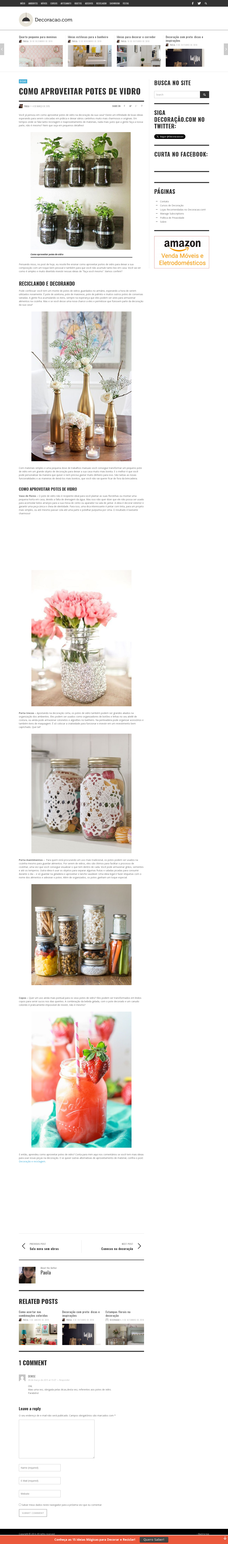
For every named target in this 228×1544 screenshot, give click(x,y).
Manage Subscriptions (172, 213)
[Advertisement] (147, 19)
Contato (164, 201)
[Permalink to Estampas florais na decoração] (125, 1333)
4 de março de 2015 (41, 106)
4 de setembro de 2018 (133, 1320)
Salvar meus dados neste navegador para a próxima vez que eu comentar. (62, 1504)
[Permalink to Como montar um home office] (187, 56)
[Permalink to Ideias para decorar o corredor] (90, 56)
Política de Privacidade (172, 217)
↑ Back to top (203, 1534)
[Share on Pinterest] (142, 106)
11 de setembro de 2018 (187, 41)
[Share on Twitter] (130, 106)
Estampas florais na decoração (118, 1314)
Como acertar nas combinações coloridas (33, 1314)
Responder (64, 1380)
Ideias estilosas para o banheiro (39, 37)
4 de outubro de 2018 (138, 45)
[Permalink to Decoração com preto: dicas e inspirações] (139, 58)
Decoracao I (115, 1320)
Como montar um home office (184, 37)
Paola (25, 41)
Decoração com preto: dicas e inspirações (135, 39)
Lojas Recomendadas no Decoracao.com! (183, 209)
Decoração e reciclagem (32, 1161)
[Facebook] (192, 3)
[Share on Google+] (136, 106)
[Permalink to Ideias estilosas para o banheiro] (41, 56)
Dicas (23, 81)
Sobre (163, 221)
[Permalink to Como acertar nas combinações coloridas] (38, 1333)
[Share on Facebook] (124, 106)
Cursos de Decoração (172, 205)
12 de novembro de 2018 (41, 41)
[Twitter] (199, 3)
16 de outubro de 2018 (90, 41)
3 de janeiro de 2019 (39, 1320)
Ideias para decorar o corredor (87, 37)
